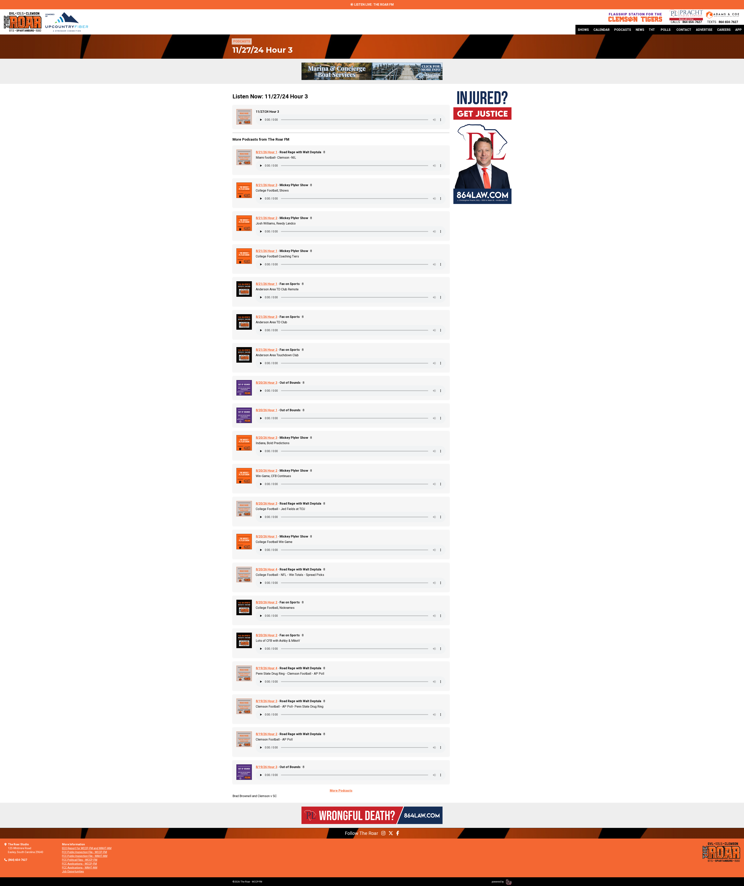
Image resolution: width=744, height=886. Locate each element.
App (738, 30)
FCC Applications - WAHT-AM (79, 867)
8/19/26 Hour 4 (266, 668)
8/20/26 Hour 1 (266, 410)
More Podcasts (341, 790)
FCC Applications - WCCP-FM (79, 863)
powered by (498, 881)
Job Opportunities (73, 871)
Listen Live (373, 4)
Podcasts (622, 30)
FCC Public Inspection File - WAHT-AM (84, 856)
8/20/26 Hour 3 (266, 383)
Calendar (601, 30)
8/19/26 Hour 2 (266, 734)
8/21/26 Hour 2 (266, 218)
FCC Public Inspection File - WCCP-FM (84, 852)
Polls (666, 30)
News (640, 30)
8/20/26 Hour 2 (266, 470)
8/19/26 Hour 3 (266, 701)
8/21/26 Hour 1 (266, 152)
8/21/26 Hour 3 (266, 185)
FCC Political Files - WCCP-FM (79, 859)
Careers (724, 30)
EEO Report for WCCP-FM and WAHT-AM (86, 848)
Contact (683, 30)
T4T (652, 30)
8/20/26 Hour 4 (266, 569)
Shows (583, 30)
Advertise (704, 30)
